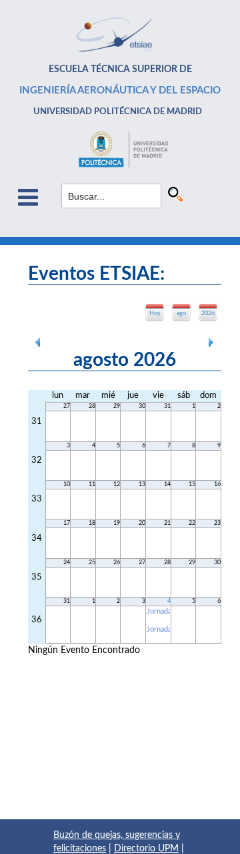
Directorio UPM (146, 848)
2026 (208, 313)
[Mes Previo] (38, 341)
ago (181, 313)
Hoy (155, 313)
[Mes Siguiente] (211, 341)
